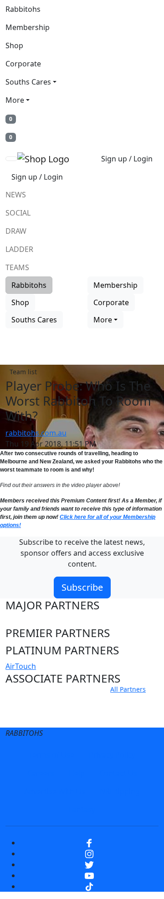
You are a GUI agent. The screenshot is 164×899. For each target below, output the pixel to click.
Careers (40, 773)
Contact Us (118, 773)
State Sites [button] (32, 716)
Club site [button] (27, 700)
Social (18, 213)
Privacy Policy (112, 755)
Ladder (19, 249)
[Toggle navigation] (11, 158)
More (14, 100)
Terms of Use (51, 755)
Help (77, 773)
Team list (23, 371)
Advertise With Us (54, 791)
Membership (27, 27)
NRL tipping (120, 791)
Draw (15, 231)
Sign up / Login (127, 159)
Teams (17, 267)
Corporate (23, 64)
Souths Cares (28, 82)
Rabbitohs (23, 9)
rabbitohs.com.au (36, 433)
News (15, 195)
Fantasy (82, 809)
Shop (14, 45)
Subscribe (82, 587)
